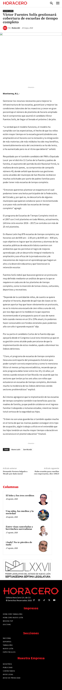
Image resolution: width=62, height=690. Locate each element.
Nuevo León (8, 11)
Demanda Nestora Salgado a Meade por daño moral (15, 472)
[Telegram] (35, 79)
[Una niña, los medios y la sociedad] (43, 515)
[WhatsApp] (28, 79)
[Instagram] (39, 600)
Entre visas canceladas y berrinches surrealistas (19, 528)
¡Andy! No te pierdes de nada (19, 543)
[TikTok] (44, 600)
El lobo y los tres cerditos (20, 495)
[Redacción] (5, 28)
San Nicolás (27, 449)
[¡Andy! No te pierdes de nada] (43, 546)
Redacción (16, 28)
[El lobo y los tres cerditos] (43, 499)
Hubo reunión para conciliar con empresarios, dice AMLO (46, 472)
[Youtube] (54, 600)
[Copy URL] (41, 79)
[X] (21, 79)
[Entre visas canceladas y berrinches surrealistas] (43, 530)
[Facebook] (15, 79)
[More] (48, 79)
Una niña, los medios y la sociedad (20, 512)
